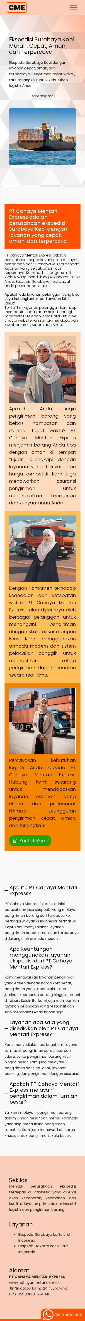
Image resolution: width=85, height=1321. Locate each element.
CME (16, 7)
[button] (30, 840)
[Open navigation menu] (73, 7)
